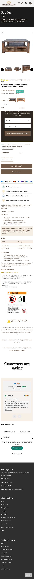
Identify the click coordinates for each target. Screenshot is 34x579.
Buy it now (16, 172)
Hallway (3, 511)
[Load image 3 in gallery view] (26, 69)
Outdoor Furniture (6, 524)
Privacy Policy (5, 546)
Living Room (4, 504)
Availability (5, 153)
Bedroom (3, 514)
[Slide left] (2, 69)
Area (2, 566)
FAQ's (2, 543)
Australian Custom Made (8, 517)
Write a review (17, 448)
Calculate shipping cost (17, 133)
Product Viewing (5, 569)
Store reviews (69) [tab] (25, 431)
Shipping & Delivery (6, 556)
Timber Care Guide (6, 562)
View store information (7, 149)
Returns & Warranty (6, 559)
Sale (2, 530)
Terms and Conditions (7, 549)
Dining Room (4, 508)
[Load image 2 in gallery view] (17, 69)
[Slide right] (31, 69)
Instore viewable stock (7, 527)
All (2, 16)
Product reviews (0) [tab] (9, 431)
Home (3, 501)
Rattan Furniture (5, 521)
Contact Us (4, 553)
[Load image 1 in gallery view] (9, 69)
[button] (19, 3)
